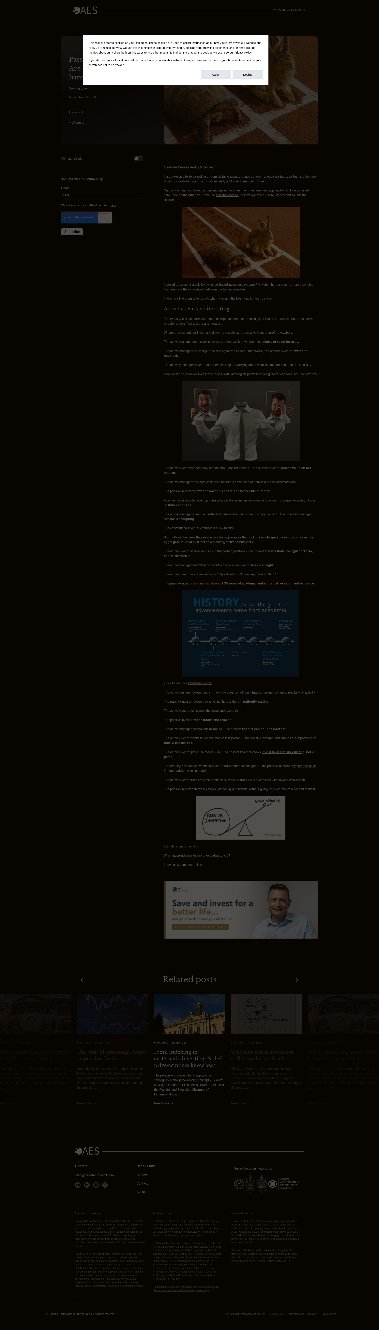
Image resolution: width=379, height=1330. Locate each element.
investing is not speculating (283, 752)
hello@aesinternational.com (94, 1175)
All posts (78, 122)
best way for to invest (254, 298)
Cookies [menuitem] (312, 1314)
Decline (247, 74)
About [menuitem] (141, 1191)
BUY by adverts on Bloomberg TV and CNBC (244, 574)
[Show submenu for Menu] (274, 10)
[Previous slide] (83, 980)
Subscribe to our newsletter (253, 1168)
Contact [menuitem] (142, 1183)
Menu (281, 10)
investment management (250, 190)
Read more (8, 1103)
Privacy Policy (243, 52)
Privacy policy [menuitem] (328, 1314)
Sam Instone (78, 88)
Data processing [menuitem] (295, 1314)
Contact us (298, 10)
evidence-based (227, 195)
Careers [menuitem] (142, 1175)
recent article (191, 284)
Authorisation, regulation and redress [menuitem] (245, 1314)
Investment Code (252, 181)
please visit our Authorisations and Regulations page (181, 1290)
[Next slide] (295, 980)
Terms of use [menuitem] (276, 1314)
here (113, 205)
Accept (216, 74)
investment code (199, 683)
